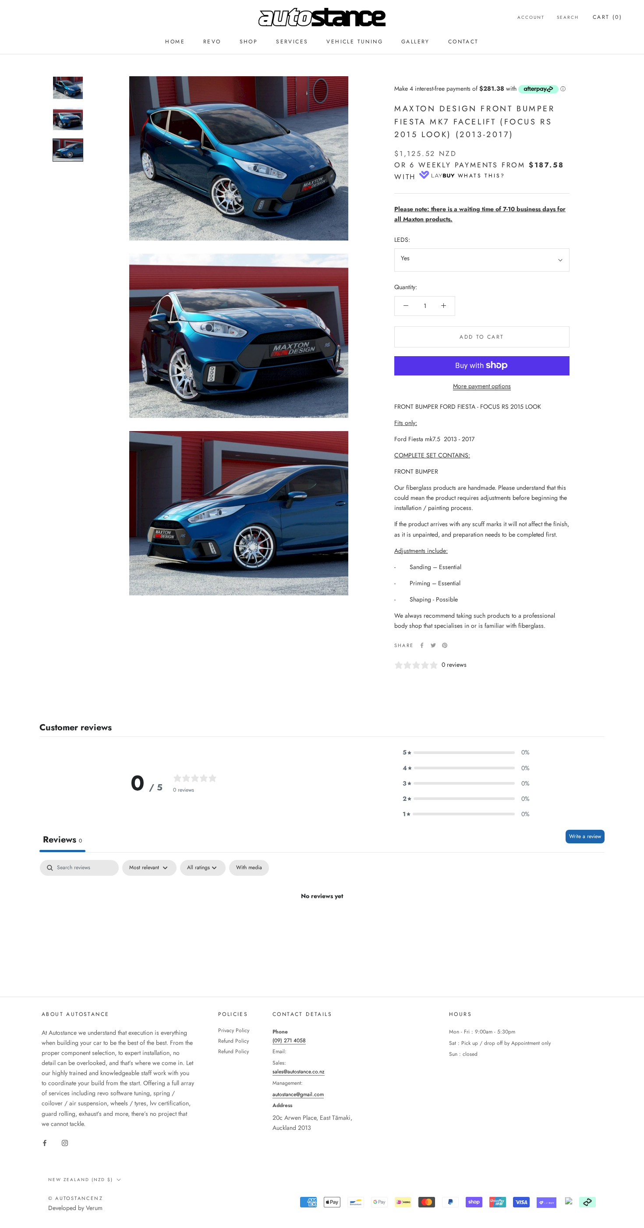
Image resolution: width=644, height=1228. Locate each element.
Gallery (415, 42)
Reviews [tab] (62, 839)
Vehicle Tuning (354, 42)
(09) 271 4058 (289, 1040)
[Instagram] (65, 1143)
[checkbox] (249, 868)
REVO (212, 42)
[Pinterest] (444, 645)
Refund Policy (233, 1041)
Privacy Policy (233, 1030)
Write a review (585, 836)
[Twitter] (433, 645)
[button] (466, 752)
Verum (94, 1207)
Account (531, 17)
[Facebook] (422, 645)
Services (292, 42)
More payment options (482, 385)
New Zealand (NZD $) (80, 1179)
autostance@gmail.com (298, 1094)
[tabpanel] (322, 926)
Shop (249, 42)
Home (175, 42)
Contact (463, 42)
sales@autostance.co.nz (298, 1072)
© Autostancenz (75, 1198)
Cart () (607, 17)
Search (568, 17)
